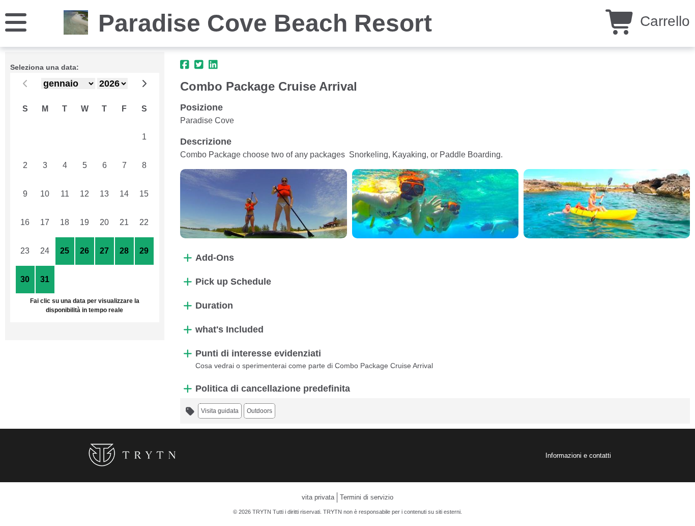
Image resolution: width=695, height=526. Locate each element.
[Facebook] (184, 64)
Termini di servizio (366, 497)
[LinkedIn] (213, 64)
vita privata (318, 497)
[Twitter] (199, 64)
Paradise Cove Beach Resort (265, 23)
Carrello (663, 21)
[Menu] (15, 21)
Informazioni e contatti (578, 455)
